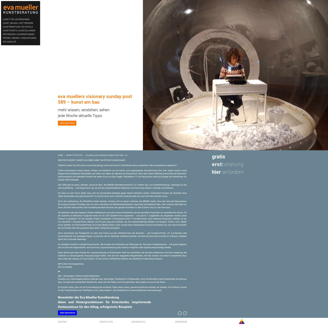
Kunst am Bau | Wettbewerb (18, 23)
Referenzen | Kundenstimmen (18, 34)
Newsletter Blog (74, 155)
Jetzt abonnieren (67, 123)
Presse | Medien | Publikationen (19, 38)
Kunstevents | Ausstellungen (19, 30)
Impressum (181, 322)
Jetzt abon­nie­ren (67, 313)
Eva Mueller (9, 42)
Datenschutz (138, 322)
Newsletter (106, 322)
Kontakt (62, 322)
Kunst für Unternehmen (16, 19)
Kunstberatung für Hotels (18, 27)
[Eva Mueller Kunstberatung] (20, 8)
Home (60, 155)
